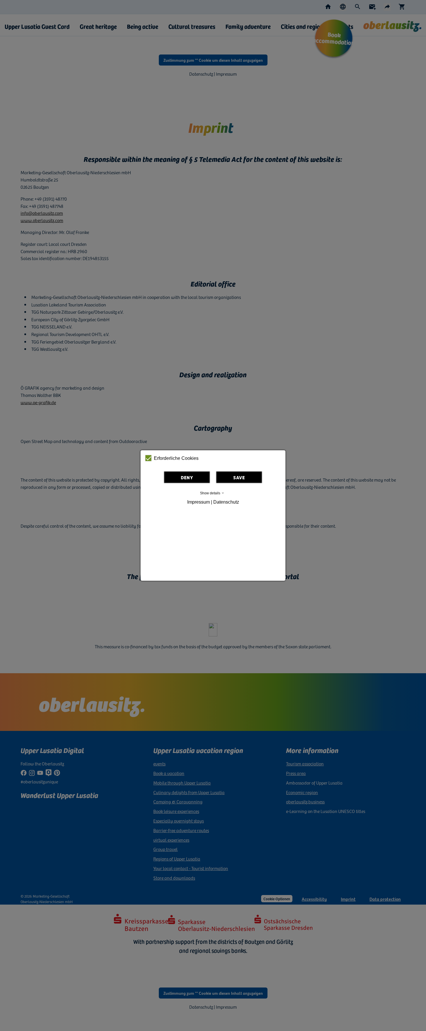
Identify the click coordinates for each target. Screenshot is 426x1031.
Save (239, 477)
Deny (187, 477)
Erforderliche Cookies (176, 458)
